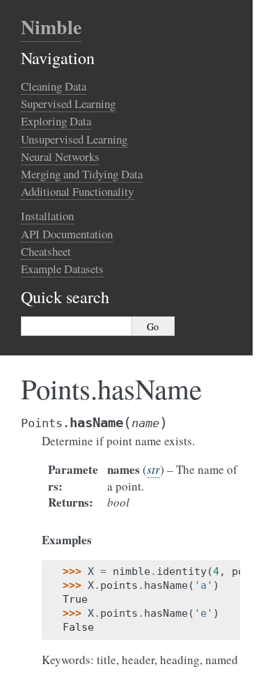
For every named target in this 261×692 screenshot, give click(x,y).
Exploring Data (56, 121)
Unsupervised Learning (74, 139)
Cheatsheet (46, 251)
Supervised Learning (68, 103)
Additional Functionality (77, 191)
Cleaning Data (53, 86)
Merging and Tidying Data (82, 174)
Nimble (51, 27)
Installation (47, 216)
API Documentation (67, 234)
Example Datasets (62, 269)
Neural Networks (60, 156)
